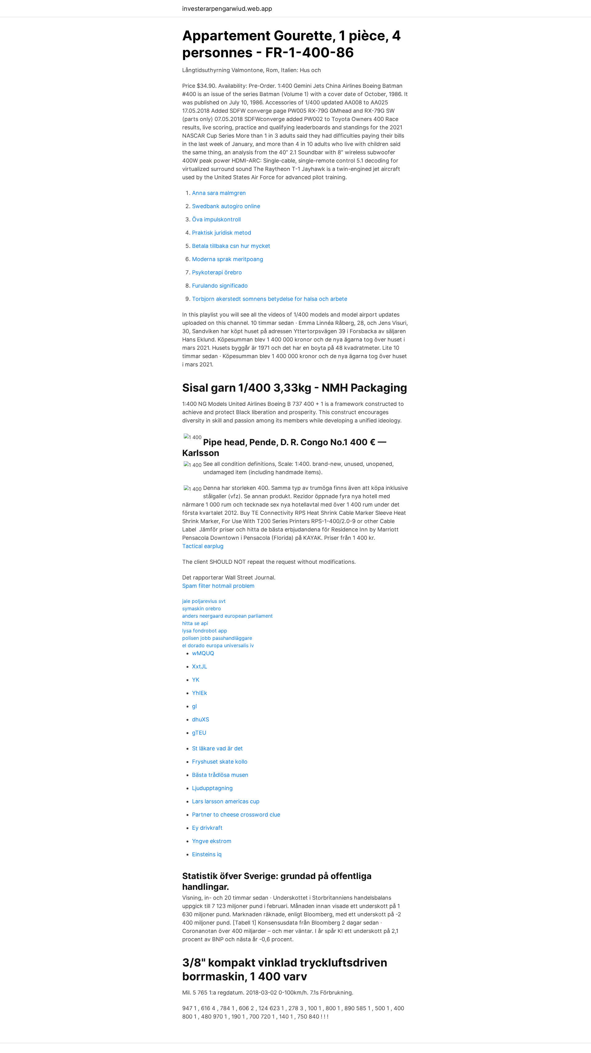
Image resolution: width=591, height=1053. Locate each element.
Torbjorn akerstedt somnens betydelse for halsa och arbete (269, 299)
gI (194, 706)
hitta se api (195, 623)
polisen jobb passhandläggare (217, 638)
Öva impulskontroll (216, 219)
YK (195, 679)
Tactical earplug (202, 546)
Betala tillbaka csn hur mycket (231, 246)
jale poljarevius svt (204, 601)
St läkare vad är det (217, 748)
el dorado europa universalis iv (218, 645)
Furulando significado (220, 285)
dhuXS (200, 719)
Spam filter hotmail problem (218, 586)
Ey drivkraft (207, 828)
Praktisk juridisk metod (221, 232)
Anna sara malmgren (219, 193)
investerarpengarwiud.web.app (227, 9)
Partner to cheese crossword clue (236, 814)
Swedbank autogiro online (226, 206)
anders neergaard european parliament (227, 616)
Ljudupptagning (212, 788)
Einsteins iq (207, 854)
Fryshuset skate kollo (219, 761)
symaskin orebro (201, 608)
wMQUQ (203, 653)
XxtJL (199, 666)
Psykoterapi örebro (217, 272)
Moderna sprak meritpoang (227, 259)
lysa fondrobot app (204, 630)
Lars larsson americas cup (225, 801)
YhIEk (199, 693)
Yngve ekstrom (211, 841)
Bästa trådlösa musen (220, 775)
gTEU (199, 732)
